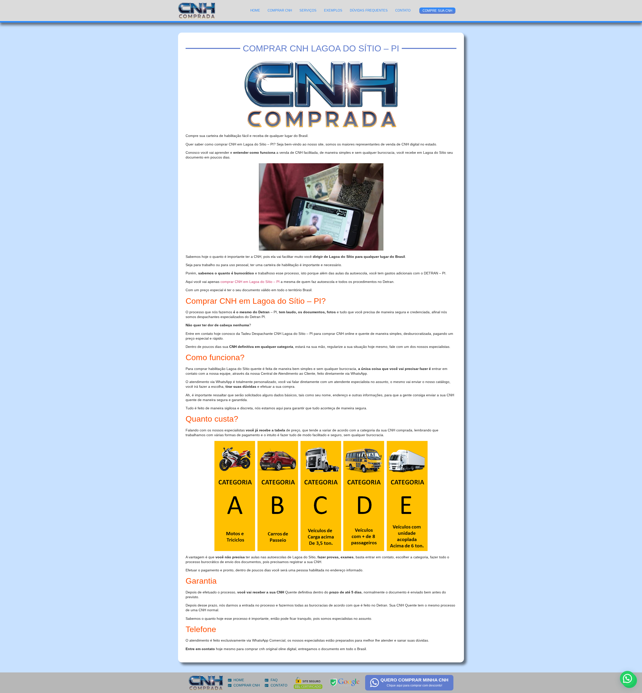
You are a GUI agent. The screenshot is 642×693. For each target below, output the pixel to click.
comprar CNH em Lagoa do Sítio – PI (250, 282)
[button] (627, 678)
